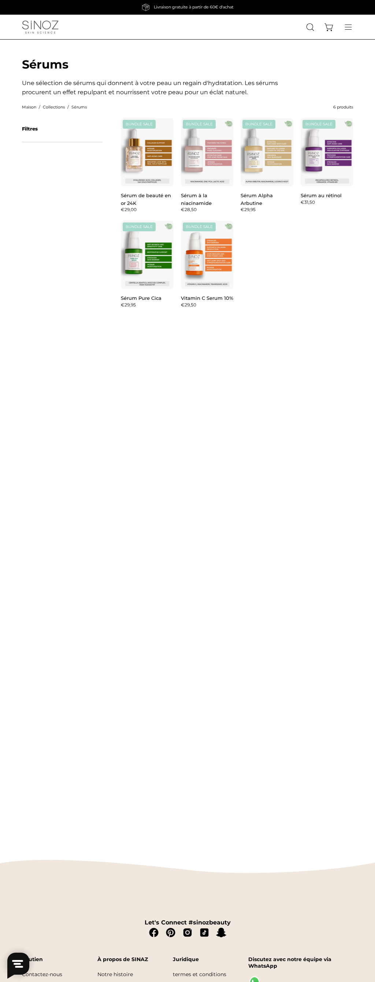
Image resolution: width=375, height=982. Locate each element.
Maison (29, 107)
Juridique (186, 959)
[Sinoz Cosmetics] (40, 27)
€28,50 (189, 209)
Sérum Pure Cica (141, 298)
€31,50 (308, 202)
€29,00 (129, 209)
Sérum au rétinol (321, 195)
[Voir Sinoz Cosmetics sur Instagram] (187, 932)
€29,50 (188, 305)
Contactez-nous (42, 974)
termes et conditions (199, 974)
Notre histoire (115, 974)
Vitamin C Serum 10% (207, 298)
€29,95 (248, 209)
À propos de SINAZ (122, 959)
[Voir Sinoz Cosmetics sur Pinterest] (170, 932)
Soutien (32, 959)
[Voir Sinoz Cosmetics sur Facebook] (153, 932)
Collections (54, 107)
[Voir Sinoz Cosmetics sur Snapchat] (221, 932)
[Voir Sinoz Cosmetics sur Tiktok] (204, 932)
